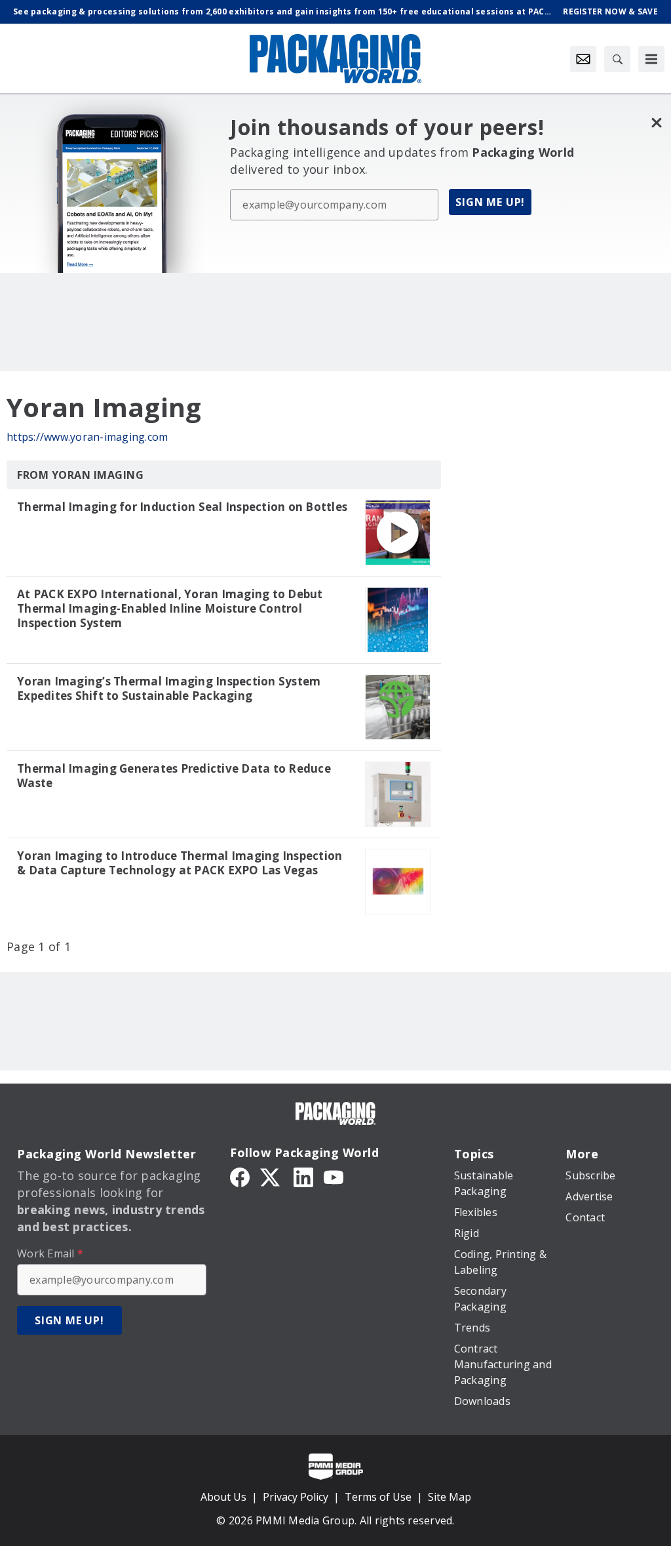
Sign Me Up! (490, 202)
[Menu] (651, 59)
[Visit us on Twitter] (271, 1176)
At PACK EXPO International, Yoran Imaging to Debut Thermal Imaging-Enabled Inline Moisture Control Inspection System (170, 608)
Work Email (50, 1253)
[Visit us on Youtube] (333, 1176)
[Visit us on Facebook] (240, 1176)
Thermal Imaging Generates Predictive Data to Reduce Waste (174, 776)
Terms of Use (378, 1497)
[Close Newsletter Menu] (656, 122)
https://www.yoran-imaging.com (87, 437)
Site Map (449, 1497)
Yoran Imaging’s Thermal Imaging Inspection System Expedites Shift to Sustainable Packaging (168, 688)
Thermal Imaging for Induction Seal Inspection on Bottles (182, 507)
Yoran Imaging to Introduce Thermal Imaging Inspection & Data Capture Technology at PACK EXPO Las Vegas (179, 863)
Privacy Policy (295, 1497)
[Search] (617, 59)
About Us (223, 1497)
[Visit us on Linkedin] (303, 1176)
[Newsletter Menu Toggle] (583, 59)
